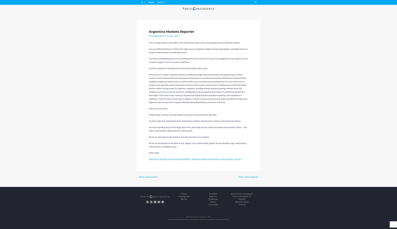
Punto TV (160, 2)
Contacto (242, 205)
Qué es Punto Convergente (242, 194)
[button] (143, 2)
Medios (184, 199)
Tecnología (213, 205)
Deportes (213, 196)
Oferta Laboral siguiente (249, 177)
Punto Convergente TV (242, 196)
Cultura (213, 202)
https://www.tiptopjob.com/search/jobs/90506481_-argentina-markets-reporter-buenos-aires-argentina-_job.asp (195, 159)
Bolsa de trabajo (242, 202)
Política (184, 194)
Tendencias (213, 199)
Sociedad (213, 194)
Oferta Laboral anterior (147, 177)
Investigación (184, 196)
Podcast (151, 2)
